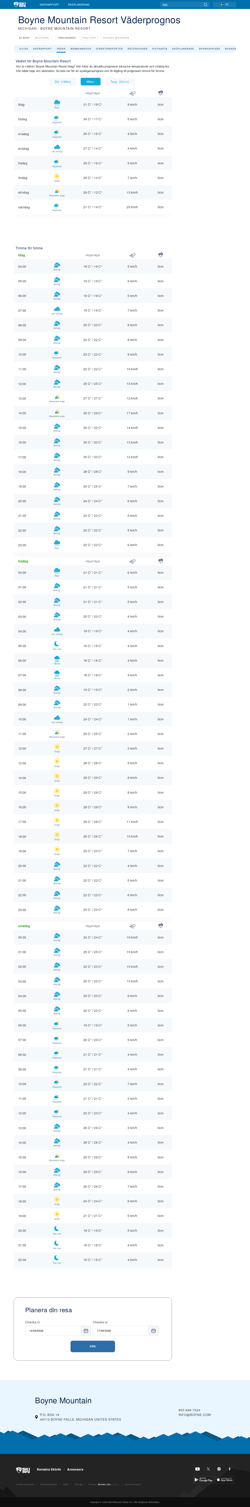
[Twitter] (208, 1469)
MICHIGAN (27, 28)
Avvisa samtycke (133, 1484)
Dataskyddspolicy (48, 1484)
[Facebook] (230, 1469)
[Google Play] (203, 1479)
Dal (63, 81)
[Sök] (205, 4)
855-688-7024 (189, 1410)
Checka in (32, 1322)
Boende (230, 48)
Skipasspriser (209, 48)
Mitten (91, 81)
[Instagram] (219, 1469)
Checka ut (100, 1322)
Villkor (66, 1484)
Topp (119, 81)
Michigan (42, 37)
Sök (93, 1346)
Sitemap (78, 1484)
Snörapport (49, 4)
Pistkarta (159, 48)
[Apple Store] (224, 1479)
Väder (61, 48)
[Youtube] (197, 1469)
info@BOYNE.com (195, 1414)
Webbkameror (80, 48)
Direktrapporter (109, 48)
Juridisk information (25, 1484)
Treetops (89, 37)
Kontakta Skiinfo (49, 1469)
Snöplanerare (183, 48)
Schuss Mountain (116, 37)
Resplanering (79, 4)
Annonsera (75, 1469)
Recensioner (138, 48)
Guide (24, 48)
